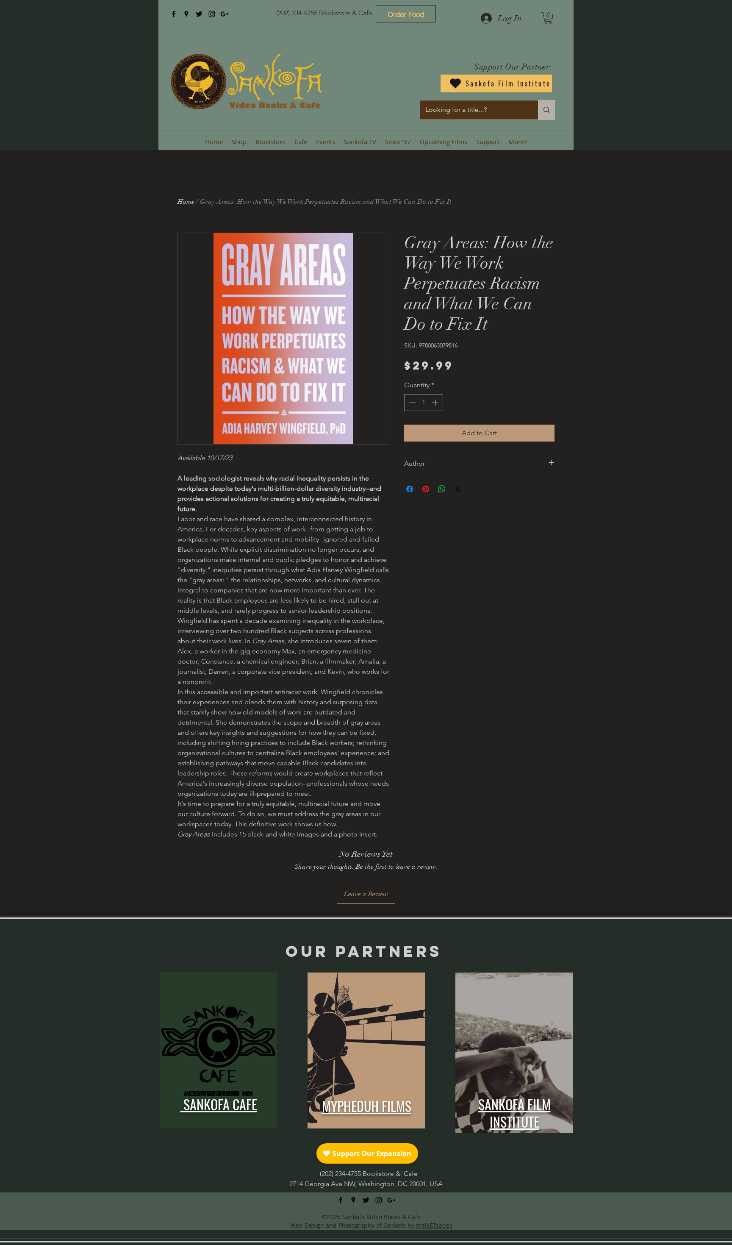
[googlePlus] (224, 14)
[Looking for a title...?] (546, 109)
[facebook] (173, 14)
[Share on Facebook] (410, 489)
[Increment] (436, 403)
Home (185, 201)
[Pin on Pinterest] (426, 489)
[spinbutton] (423, 403)
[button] (548, 18)
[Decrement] (411, 403)
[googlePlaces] (186, 14)
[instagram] (212, 14)
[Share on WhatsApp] (442, 489)
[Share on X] (458, 489)
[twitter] (199, 14)
